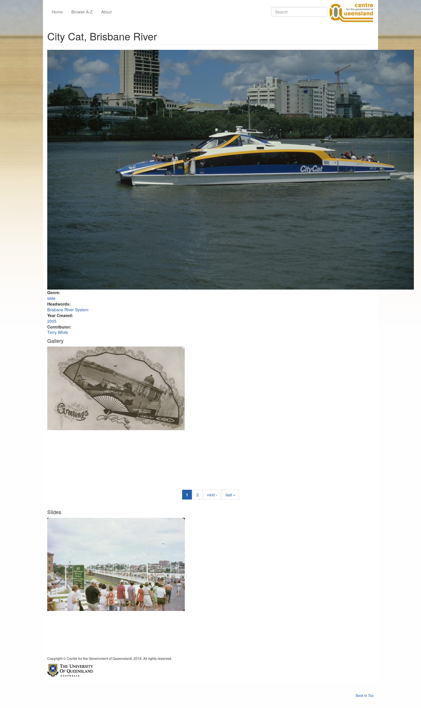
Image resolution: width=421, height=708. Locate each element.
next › (212, 494)
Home (57, 12)
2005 (51, 321)
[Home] (350, 11)
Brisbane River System (67, 309)
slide (51, 298)
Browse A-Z (82, 12)
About (106, 12)
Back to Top (365, 695)
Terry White (57, 332)
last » (230, 494)
